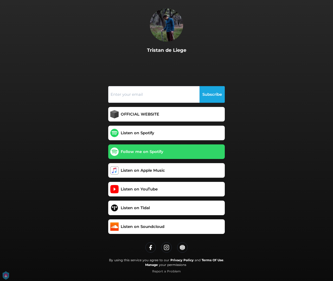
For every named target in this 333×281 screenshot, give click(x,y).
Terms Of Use (212, 260)
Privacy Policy (182, 260)
